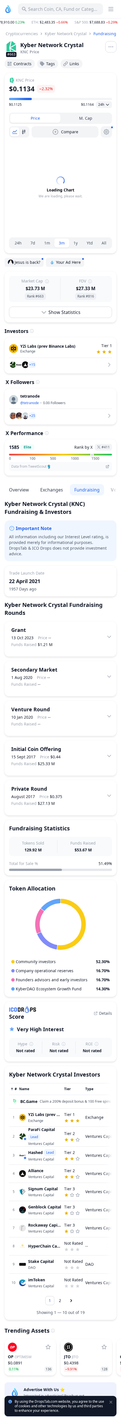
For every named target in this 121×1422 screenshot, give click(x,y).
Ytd (90, 243)
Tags (50, 63)
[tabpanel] (60, 187)
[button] (60, 22)
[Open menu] (110, 46)
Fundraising (104, 33)
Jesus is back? (27, 262)
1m (47, 243)
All (104, 243)
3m (62, 243)
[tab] (35, 118)
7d (32, 243)
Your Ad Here (68, 262)
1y (75, 243)
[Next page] (71, 1300)
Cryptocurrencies (22, 33)
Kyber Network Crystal (66, 33)
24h (18, 243)
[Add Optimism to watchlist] (48, 1347)
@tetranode (29, 402)
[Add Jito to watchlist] (104, 1347)
